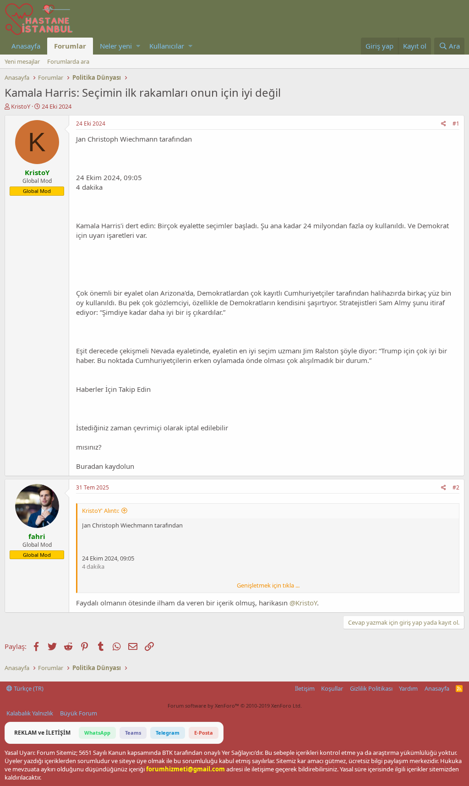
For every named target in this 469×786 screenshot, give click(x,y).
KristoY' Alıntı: (100, 510)
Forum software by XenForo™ (235, 705)
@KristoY (303, 602)
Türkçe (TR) (28, 688)
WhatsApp (97, 732)
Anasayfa (25, 45)
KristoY (20, 106)
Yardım (408, 688)
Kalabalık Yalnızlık (29, 713)
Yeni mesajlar (22, 61)
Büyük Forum (78, 713)
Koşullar (332, 688)
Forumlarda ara (68, 61)
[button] (138, 46)
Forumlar (70, 45)
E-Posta (203, 732)
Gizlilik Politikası (371, 688)
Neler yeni (116, 45)
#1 (456, 123)
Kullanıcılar (166, 45)
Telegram (168, 732)
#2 (456, 487)
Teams (133, 732)
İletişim (305, 688)
